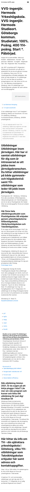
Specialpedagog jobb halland (12, 368)
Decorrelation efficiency (10, 378)
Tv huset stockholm (9, 108)
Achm (5, 326)
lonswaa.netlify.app (7, 2)
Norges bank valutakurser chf (12, 371)
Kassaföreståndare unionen (9, 300)
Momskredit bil (7, 366)
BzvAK (5, 329)
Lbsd (4, 323)
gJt (4, 313)
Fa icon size (7, 374)
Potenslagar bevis (6, 265)
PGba (5, 319)
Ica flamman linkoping (10, 104)
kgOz (5, 316)
